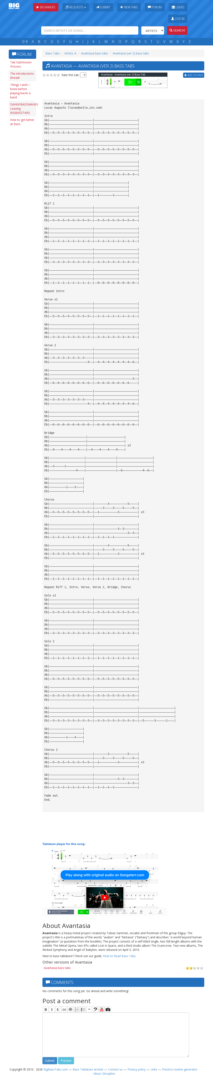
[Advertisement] (23, 192)
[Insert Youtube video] (102, 1009)
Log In (179, 19)
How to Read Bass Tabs (119, 956)
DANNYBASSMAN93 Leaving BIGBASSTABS (23, 108)
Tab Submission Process (21, 64)
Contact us (115, 1069)
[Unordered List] (83, 1009)
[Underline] (58, 1009)
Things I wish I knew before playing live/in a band (20, 91)
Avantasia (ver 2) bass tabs (131, 53)
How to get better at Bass (22, 122)
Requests (76, 7)
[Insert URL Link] (64, 1009)
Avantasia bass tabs (94, 53)
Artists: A (70, 53)
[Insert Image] (70, 1009)
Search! (178, 30)
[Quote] (89, 1009)
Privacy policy (137, 1069)
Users (179, 7)
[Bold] (45, 1009)
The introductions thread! (22, 76)
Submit (104, 7)
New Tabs (130, 7)
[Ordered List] (77, 1009)
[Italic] (52, 1009)
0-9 (25, 41)
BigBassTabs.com (55, 1069)
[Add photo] (108, 1009)
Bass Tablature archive (88, 1069)
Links (153, 1069)
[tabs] (95, 1009)
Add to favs (195, 75)
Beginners (47, 7)
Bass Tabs (53, 53)
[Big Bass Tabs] (14, 6)
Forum (156, 7)
